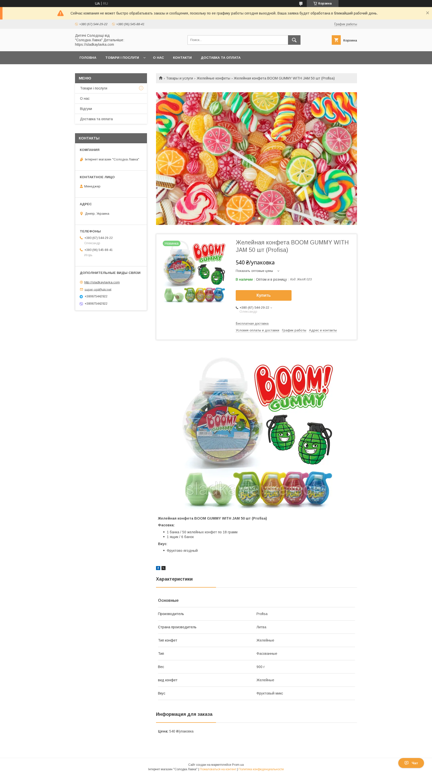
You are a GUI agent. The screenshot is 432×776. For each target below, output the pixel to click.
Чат (415, 763)
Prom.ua (238, 765)
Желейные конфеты (213, 78)
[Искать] (294, 40)
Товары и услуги (179, 78)
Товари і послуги (122, 57)
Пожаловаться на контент (218, 769)
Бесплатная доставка (252, 323)
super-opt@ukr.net (97, 289)
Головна (88, 57)
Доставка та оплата (220, 57)
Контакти (182, 57)
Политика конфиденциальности (261, 769)
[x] (164, 569)
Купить (263, 295)
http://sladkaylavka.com (102, 282)
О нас (158, 57)
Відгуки (86, 109)
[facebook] (158, 569)
